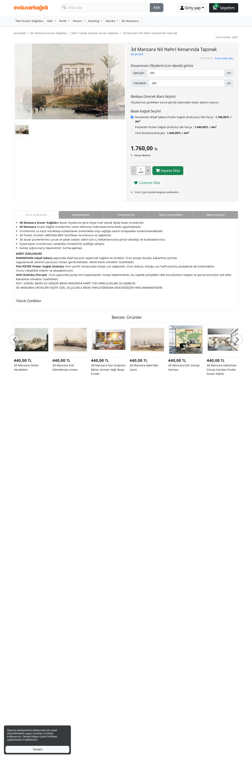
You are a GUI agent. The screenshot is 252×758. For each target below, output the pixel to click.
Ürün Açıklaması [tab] (36, 215)
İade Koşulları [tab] (215, 215)
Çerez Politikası (48, 736)
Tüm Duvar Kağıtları (29, 21)
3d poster (137, 54)
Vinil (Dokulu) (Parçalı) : (162, 133)
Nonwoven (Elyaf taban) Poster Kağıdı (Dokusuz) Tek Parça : (183, 119)
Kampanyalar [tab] (81, 215)
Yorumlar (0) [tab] (126, 215)
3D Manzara (130, 21)
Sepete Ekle (170, 170)
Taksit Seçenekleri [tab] (171, 215)
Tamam (37, 749)
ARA (156, 7)
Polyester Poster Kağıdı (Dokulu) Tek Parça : (176, 127)
